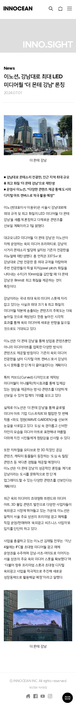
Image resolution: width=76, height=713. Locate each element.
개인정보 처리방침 (38, 687)
